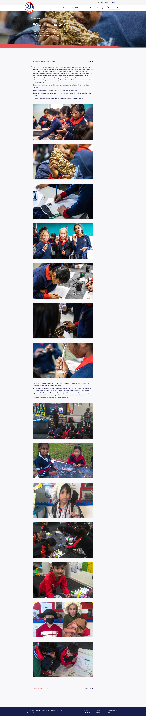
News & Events (41, 688)
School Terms (86, 712)
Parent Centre (104, 2)
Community (100, 8)
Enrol (91, 8)
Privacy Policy (31, 712)
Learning (84, 8)
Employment (99, 710)
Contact (98, 712)
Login (118, 2)
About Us (65, 8)
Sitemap (85, 710)
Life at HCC (75, 8)
